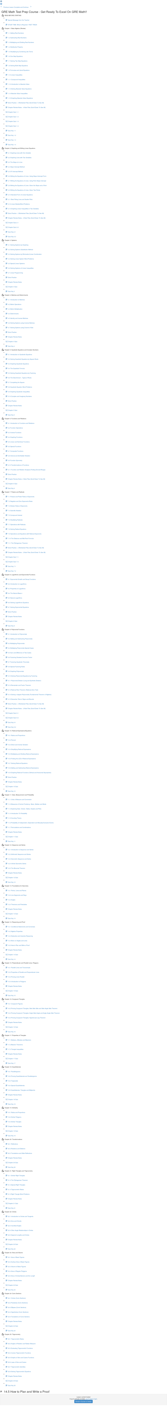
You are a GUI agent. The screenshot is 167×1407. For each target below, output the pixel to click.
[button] (1, 2)
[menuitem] (1, 4)
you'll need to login (91, 1399)
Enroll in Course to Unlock (83, 1401)
